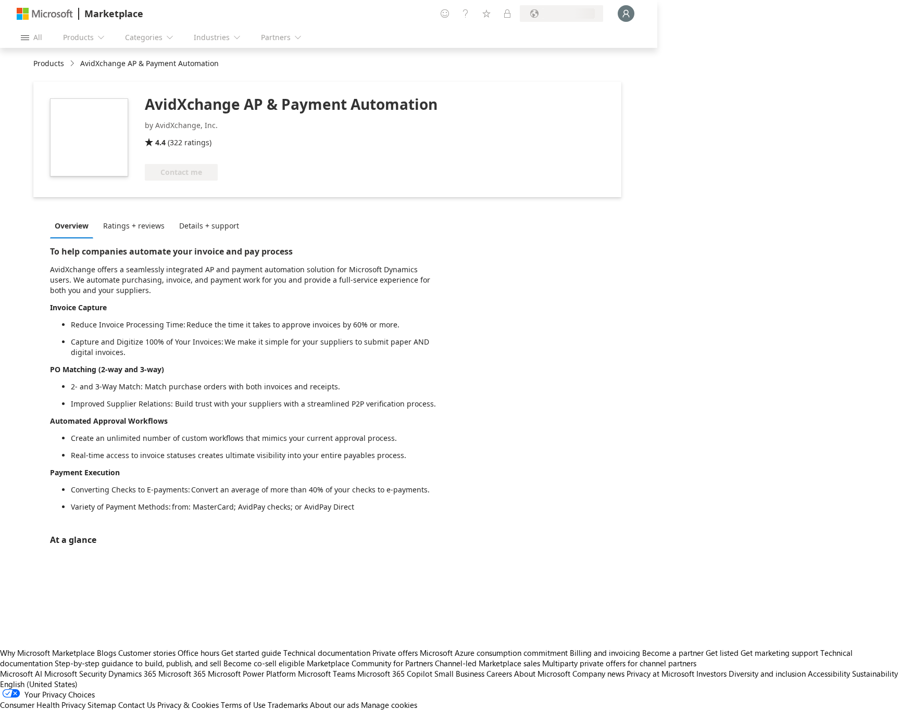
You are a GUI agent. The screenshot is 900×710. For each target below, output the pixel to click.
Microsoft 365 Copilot (394, 673)
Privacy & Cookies (188, 705)
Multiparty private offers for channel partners (619, 663)
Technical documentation (326, 653)
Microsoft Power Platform (252, 673)
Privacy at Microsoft (660, 673)
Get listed (722, 653)
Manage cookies (389, 705)
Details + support (209, 226)
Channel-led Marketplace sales (487, 663)
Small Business (459, 673)
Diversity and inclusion (767, 673)
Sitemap (102, 705)
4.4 (160, 142)
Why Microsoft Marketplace (47, 653)
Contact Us (136, 705)
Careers (499, 673)
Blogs (106, 653)
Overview (72, 226)
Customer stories (147, 653)
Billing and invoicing (605, 653)
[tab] (74, 225)
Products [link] (48, 63)
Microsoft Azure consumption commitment (495, 653)
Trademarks (288, 705)
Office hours (198, 653)
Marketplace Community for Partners (370, 663)
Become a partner (673, 653)
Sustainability (875, 673)
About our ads (334, 705)
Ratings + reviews (134, 226)
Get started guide (251, 653)
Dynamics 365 (132, 673)
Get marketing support (779, 653)
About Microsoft (542, 673)
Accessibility (829, 673)
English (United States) (39, 684)
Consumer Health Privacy (42, 705)
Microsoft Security (75, 673)
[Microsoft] (45, 14)
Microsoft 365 (182, 673)
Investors (711, 673)
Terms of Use (243, 705)
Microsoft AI (21, 673)
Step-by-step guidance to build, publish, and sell (138, 663)
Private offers (395, 653)
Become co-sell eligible (264, 663)
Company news (598, 673)
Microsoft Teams (326, 673)
